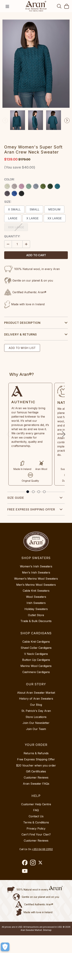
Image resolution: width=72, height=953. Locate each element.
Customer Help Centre (36, 804)
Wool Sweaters (36, 596)
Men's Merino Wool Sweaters (36, 584)
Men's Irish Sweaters (36, 572)
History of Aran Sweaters (36, 698)
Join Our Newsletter (36, 723)
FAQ (36, 810)
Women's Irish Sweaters (36, 566)
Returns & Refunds (36, 753)
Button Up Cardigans (36, 660)
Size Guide (15, 497)
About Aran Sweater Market (36, 692)
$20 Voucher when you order (36, 765)
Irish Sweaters (36, 603)
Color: (9, 179)
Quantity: (12, 236)
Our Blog (36, 704)
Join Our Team (36, 729)
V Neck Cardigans (36, 654)
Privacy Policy (36, 828)
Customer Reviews (36, 777)
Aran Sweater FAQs (36, 783)
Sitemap (47, 930)
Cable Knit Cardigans (36, 641)
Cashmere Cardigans (36, 672)
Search (59, 6)
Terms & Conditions (36, 822)
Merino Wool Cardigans (36, 666)
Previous (5, 120)
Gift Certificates (36, 771)
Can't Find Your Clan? (36, 834)
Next (67, 120)
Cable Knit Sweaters (36, 590)
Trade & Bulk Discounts (36, 621)
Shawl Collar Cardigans (36, 647)
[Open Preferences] (5, 947)
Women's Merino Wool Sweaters (36, 578)
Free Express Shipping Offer (31, 509)
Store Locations (36, 717)
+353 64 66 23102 (42, 849)
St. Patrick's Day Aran (36, 711)
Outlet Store (36, 615)
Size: (7, 201)
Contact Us (36, 816)
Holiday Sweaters (36, 609)
